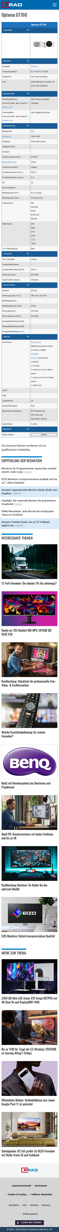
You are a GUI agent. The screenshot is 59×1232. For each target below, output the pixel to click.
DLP (32, 131)
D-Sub (35, 342)
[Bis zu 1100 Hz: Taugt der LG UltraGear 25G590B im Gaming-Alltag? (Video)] (29, 1027)
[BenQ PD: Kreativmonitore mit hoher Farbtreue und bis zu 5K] (29, 812)
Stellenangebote (30, 1214)
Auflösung (6, 136)
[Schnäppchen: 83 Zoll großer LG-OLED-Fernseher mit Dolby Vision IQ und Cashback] (29, 1129)
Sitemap (34, 1205)
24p (3, 249)
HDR (22, 332)
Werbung (46, 1205)
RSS (24, 1205)
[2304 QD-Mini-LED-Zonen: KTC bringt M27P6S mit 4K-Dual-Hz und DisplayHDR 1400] (29, 976)
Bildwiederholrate (9, 162)
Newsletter (14, 1205)
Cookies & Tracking (17, 1194)
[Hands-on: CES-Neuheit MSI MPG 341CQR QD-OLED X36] (29, 608)
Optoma (34, 66)
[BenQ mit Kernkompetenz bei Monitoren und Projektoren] (29, 761)
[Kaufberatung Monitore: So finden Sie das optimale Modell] (29, 863)
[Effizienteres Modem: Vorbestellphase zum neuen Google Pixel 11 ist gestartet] (29, 1078)
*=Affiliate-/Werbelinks (41, 1194)
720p (33, 240)
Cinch (35, 358)
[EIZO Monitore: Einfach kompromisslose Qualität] (29, 914)
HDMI (35, 354)
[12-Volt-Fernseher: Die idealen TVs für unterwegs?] (29, 561)
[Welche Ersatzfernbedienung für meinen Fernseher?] (29, 710)
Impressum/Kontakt (21, 1186)
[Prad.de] (12, 5)
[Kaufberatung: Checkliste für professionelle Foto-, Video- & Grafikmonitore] (29, 659)
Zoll (34, 193)
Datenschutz (41, 1186)
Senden (44, 435)
